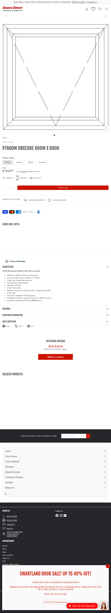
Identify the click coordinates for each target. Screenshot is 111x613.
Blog (4, 552)
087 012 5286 (78, 2)
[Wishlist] (93, 9)
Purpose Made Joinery (10, 564)
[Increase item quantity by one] (13, 187)
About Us (5, 558)
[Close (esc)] (108, 566)
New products (7, 555)
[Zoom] (106, 128)
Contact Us (92, 2)
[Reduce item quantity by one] (4, 187)
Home (4, 137)
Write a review (55, 356)
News (4, 549)
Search (4, 546)
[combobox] (55, 16)
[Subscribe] (88, 436)
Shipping (23, 171)
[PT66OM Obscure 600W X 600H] (55, 238)
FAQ (4, 561)
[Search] (106, 16)
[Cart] (100, 9)
